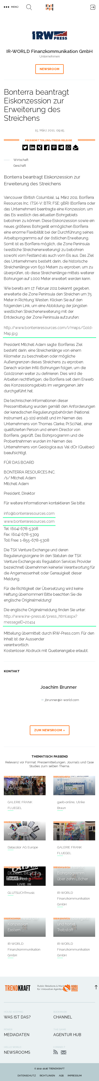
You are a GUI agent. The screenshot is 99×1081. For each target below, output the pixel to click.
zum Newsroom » (49, 730)
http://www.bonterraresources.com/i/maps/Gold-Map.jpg (48, 330)
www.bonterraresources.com (29, 521)
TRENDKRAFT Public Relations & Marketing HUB (49, 7)
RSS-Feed (55, 1052)
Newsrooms (17, 1052)
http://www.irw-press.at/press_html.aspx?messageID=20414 (40, 619)
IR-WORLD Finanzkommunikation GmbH (73, 898)
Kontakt (63, 1052)
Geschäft (19, 165)
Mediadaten (16, 1034)
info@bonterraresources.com (29, 513)
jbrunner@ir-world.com (62, 700)
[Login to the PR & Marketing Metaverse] (92, 7)
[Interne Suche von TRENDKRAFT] (29, 7)
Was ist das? (17, 1017)
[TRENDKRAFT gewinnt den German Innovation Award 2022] (70, 989)
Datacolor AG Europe (23, 847)
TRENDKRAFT (57, 1068)
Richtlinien (47, 1075)
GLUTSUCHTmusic (21, 893)
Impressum (75, 1075)
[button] (25, 147)
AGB (61, 1075)
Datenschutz (27, 1075)
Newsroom (49, 69)
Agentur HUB (67, 1034)
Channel (62, 1017)
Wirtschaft (20, 160)
